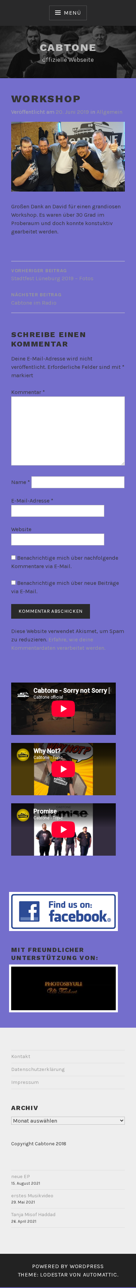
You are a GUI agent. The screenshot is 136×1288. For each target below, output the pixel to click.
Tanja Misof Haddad (33, 1215)
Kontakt (20, 1056)
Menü (72, 12)
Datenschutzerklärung (38, 1069)
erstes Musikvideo (32, 1196)
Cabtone (68, 47)
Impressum (25, 1082)
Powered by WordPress (68, 1266)
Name (20, 482)
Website (21, 529)
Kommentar (28, 392)
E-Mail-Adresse (32, 500)
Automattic (100, 1274)
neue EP (20, 1176)
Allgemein (109, 112)
